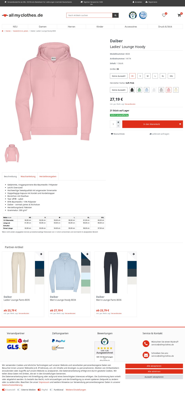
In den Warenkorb (151, 124)
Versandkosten (129, 104)
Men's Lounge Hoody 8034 (63, 300)
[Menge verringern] (118, 126)
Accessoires (131, 26)
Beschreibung (10, 176)
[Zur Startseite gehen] (2, 31)
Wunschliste (119, 134)
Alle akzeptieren (154, 366)
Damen (42, 26)
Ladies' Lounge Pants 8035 (17, 300)
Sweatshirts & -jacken (20, 31)
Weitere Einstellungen (76, 389)
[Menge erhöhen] (118, 122)
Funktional (58, 389)
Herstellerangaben (47, 176)
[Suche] (115, 15)
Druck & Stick (165, 26)
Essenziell (10, 389)
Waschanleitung (28, 176)
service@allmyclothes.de (162, 344)
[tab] (10, 176)
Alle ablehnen (154, 371)
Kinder (100, 26)
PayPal (45, 389)
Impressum (44, 382)
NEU (15, 26)
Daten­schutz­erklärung (12, 385)
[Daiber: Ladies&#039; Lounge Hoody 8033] (54, 223)
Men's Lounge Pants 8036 (108, 300)
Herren (71, 26)
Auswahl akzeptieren (154, 377)
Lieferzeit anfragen (160, 134)
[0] (180, 16)
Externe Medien (28, 389)
